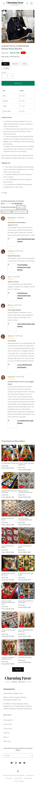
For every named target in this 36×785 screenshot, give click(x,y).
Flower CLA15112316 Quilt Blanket (24, 546)
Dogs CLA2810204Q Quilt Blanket (7, 546)
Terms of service (18, 778)
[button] (4, 3)
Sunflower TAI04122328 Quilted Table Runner (26, 463)
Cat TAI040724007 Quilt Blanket (9, 463)
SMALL (5, 64)
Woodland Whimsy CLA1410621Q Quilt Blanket (25, 491)
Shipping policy (8, 720)
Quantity (3, 72)
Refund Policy (7, 724)
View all (18, 669)
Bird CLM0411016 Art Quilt (25, 657)
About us (6, 737)
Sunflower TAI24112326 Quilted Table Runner (9, 491)
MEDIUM (15, 64)
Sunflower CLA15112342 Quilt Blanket (25, 574)
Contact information (19, 781)
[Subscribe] (30, 755)
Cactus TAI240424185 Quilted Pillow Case (25, 630)
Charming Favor (10, 775)
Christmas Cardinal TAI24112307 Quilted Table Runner (8, 602)
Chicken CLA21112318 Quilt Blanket (8, 630)
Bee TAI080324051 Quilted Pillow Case (8, 574)
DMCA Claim (7, 741)
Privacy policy (9, 778)
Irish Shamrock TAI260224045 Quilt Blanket (24, 295)
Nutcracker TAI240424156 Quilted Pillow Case (7, 658)
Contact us (6, 733)
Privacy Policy (7, 728)
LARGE (24, 64)
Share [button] (5, 193)
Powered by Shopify (20, 775)
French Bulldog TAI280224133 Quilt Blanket (24, 267)
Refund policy (30, 775)
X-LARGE (6, 68)
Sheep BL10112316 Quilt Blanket (7, 519)
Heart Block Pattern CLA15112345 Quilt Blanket (25, 519)
